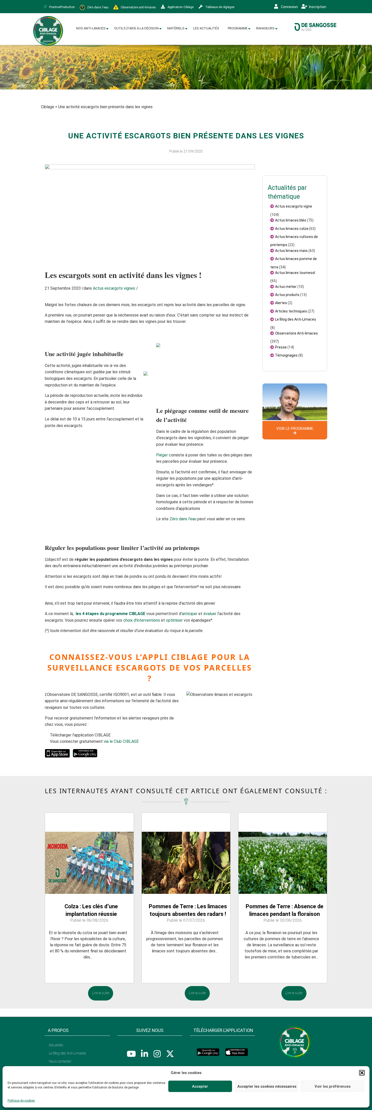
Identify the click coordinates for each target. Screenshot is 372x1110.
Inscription (317, 7)
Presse (281, 347)
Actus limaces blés (290, 220)
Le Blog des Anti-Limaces (295, 319)
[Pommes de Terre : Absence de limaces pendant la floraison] (282, 853)
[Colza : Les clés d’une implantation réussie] (89, 853)
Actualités (56, 1045)
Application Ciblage (180, 7)
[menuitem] (91, 28)
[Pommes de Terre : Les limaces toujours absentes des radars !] (186, 853)
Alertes (281, 303)
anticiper (189, 613)
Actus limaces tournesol (295, 273)
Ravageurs (265, 28)
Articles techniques (291, 311)
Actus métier (286, 287)
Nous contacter (60, 1061)
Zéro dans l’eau (183, 518)
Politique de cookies (21, 1100)
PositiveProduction (62, 7)
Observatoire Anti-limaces (296, 333)
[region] (186, 67)
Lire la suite (100, 993)
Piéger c (163, 455)
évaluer (209, 613)
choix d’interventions (141, 620)
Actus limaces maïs (291, 251)
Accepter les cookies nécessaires (266, 1086)
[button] (361, 1072)
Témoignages (286, 355)
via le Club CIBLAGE (121, 741)
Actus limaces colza (291, 229)
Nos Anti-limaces (91, 28)
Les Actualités (206, 28)
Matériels (175, 28)
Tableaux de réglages (219, 7)
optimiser (174, 620)
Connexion (289, 7)
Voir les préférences (332, 1086)
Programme (237, 28)
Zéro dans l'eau (97, 7)
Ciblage (47, 106)
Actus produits (287, 295)
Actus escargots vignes (114, 288)
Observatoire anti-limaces (138, 7)
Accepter (200, 1086)
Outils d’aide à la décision (136, 28)
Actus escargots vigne (293, 206)
